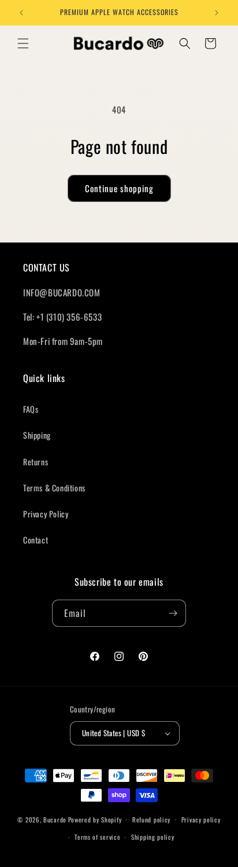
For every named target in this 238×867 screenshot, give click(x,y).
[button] (23, 43)
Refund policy (151, 819)
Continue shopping (119, 188)
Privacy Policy (45, 514)
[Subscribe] (172, 613)
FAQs (30, 409)
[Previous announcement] (21, 12)
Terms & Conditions (54, 488)
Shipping (37, 435)
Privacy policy (201, 819)
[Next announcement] (216, 12)
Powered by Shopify (95, 819)
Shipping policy (152, 837)
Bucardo (54, 819)
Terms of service (97, 837)
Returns (35, 461)
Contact (35, 540)
